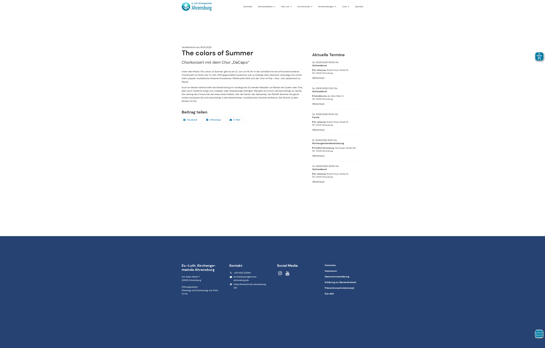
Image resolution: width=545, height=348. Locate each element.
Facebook (192, 119)
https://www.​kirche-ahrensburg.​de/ (250, 286)
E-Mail (236, 119)
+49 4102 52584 (242, 272)
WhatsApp (215, 119)
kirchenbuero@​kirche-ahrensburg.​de (245, 278)
